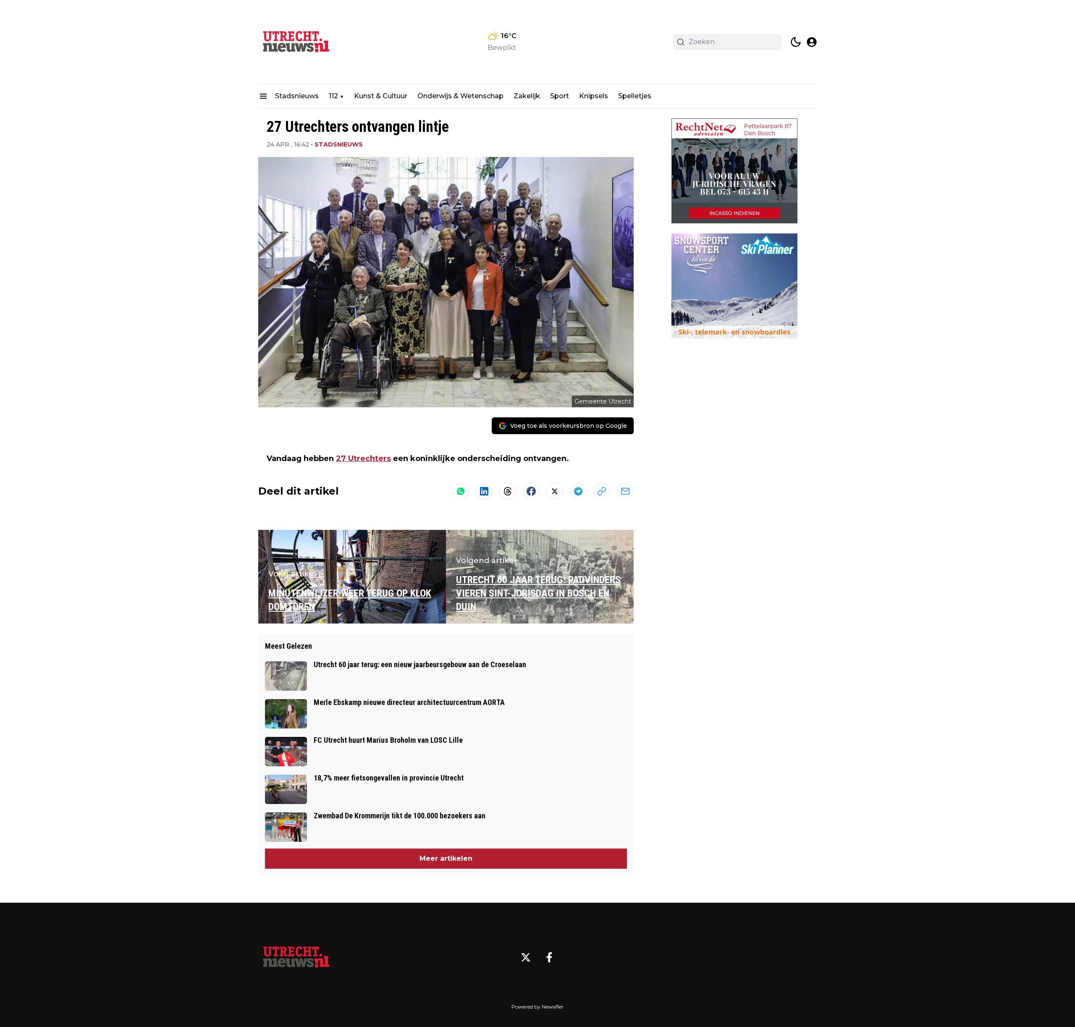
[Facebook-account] (549, 957)
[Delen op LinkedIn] (484, 491)
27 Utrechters (363, 458)
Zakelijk (527, 96)
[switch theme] (796, 42)
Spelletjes (634, 96)
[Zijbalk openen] (263, 96)
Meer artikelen (446, 858)
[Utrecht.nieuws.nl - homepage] (296, 42)
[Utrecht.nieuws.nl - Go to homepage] (296, 957)
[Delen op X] (554, 491)
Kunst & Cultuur (380, 96)
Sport (559, 96)
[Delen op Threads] (507, 491)
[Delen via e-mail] (625, 491)
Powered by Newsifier (537, 1006)
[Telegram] (578, 491)
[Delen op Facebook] (531, 491)
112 (333, 96)
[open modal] (812, 42)
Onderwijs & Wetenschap (460, 96)
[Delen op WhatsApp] (460, 491)
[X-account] (526, 957)
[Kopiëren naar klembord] (601, 491)
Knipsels (593, 96)
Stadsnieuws (297, 96)
